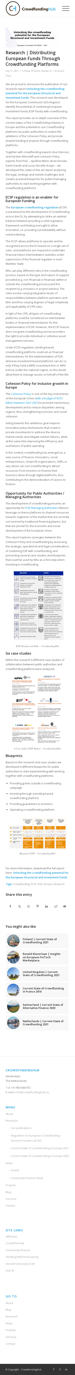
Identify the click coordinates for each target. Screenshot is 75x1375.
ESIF (40, 884)
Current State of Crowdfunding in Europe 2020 (40, 1156)
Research (46, 70)
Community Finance (18, 1250)
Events (15, 1170)
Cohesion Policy (21, 394)
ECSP (34, 884)
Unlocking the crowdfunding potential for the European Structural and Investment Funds (35, 93)
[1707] (32, 37)
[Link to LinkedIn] (66, 1369)
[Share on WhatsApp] (28, 906)
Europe (48, 884)
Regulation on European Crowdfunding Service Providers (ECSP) (35, 1138)
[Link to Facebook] (54, 1369)
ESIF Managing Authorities (41, 508)
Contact (10, 1205)
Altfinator (11, 1236)
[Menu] (63, 8)
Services (11, 1199)
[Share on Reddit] (55, 906)
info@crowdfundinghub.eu (32, 1092)
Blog (8, 1192)
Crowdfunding (21, 884)
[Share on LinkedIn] (46, 906)
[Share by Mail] (64, 906)
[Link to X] (60, 1369)
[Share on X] (19, 906)
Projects (35, 70)
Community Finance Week (27, 1178)
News (27, 70)
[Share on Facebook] (10, 906)
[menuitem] (63, 8)
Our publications (21, 1128)
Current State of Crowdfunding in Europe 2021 (40, 1148)
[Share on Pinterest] (37, 906)
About (9, 1114)
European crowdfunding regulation (34, 207)
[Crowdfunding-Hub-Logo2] (31, 8)
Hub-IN (10, 1270)
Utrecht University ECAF (20, 1264)
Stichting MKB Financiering (22, 1257)
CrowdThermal (15, 1243)
